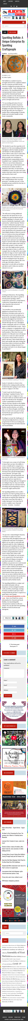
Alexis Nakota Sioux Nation (12, 947)
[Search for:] (14, 933)
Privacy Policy (17, 1017)
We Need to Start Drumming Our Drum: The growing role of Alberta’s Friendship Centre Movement (12, 835)
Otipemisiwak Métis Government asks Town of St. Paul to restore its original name (14, 867)
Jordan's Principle (9, 976)
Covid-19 (17, 963)
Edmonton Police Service (7, 968)
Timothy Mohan (13, 993)
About (4, 1)
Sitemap (23, 1017)
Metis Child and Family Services (19, 976)
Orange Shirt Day (18, 991)
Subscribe (10, 1)
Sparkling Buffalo (12, 53)
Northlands (23, 989)
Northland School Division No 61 (8, 991)
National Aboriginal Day (10, 981)
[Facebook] (14, 6)
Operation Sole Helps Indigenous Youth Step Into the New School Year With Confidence (13, 861)
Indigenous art (14, 972)
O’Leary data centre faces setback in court (12, 877)
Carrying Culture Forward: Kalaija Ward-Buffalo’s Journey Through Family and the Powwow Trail (13, 855)
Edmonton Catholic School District (19, 966)
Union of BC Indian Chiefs (16, 999)
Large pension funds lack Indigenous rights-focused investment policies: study (12, 872)
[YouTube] (17, 6)
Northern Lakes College (13, 989)
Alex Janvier (21, 947)
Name (5, 680)
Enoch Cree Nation (9, 970)
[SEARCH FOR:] (14, 26)
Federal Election (17, 970)
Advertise (17, 1)
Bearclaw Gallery (15, 956)
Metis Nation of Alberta (9, 979)
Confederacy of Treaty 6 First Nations (10, 961)
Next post (13, 646)
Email (5, 685)
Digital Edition (7, 966)
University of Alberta (7, 1001)
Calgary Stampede (16, 959)
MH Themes (21, 1019)
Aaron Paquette (5, 945)
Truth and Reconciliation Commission (14, 997)
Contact (5, 3)
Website (6, 690)
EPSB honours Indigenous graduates (10, 881)
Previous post (15, 644)
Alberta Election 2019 (12, 945)
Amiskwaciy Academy (8, 949)
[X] (11, 6)
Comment (6, 668)
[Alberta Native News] (14, 12)
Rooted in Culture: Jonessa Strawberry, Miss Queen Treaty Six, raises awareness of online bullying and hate (12, 849)
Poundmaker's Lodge (6, 993)
